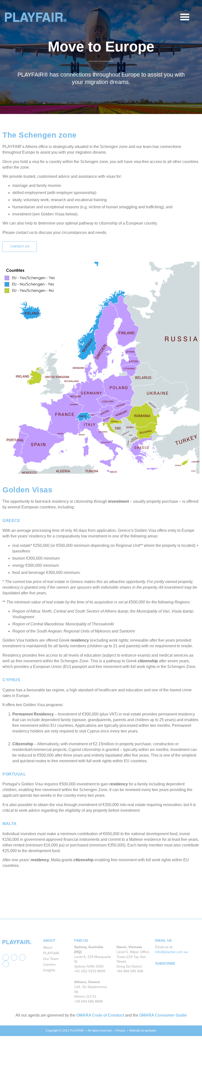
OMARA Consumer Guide (163, 1015)
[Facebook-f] (5, 957)
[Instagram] (5, 964)
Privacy (120, 1030)
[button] (194, 17)
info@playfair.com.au (171, 952)
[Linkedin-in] (22, 957)
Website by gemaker (143, 1030)
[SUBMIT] (194, 995)
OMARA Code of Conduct (100, 1015)
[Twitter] (14, 957)
